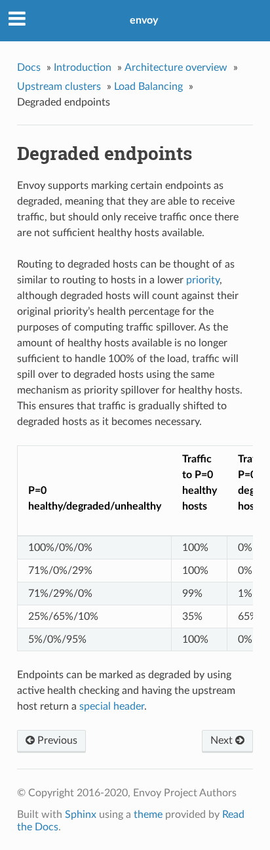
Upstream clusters (59, 86)
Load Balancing (148, 86)
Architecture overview (176, 67)
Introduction (82, 67)
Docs (29, 67)
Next (222, 740)
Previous (56, 740)
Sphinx (80, 814)
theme (148, 814)
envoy (144, 20)
